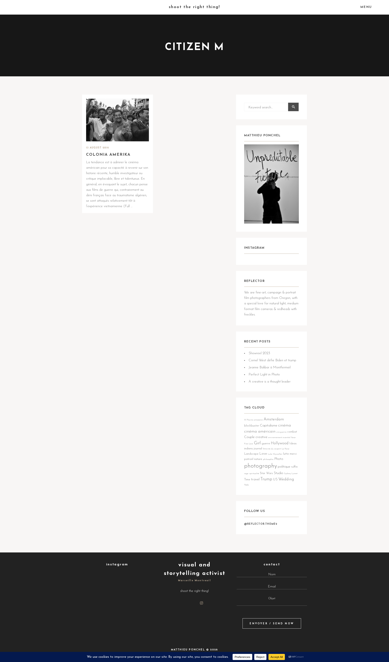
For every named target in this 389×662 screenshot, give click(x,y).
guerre (266, 443)
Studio (278, 473)
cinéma (284, 425)
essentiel (287, 437)
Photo (278, 459)
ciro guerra (281, 432)
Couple (249, 437)
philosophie (268, 459)
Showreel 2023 (259, 353)
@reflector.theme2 (260, 524)
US (275, 479)
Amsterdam (274, 419)
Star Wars (266, 473)
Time (247, 479)
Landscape (251, 453)
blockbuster (251, 425)
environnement (275, 437)
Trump (266, 479)
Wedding (286, 479)
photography (260, 466)
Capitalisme (268, 425)
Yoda (246, 485)
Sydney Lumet (290, 473)
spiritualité (254, 473)
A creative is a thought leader (270, 381)
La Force (285, 449)
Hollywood (280, 443)
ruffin (294, 466)
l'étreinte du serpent (272, 449)
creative (261, 437)
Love (263, 453)
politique (284, 466)
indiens (248, 448)
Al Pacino (248, 420)
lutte (286, 453)
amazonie (258, 420)
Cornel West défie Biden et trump (272, 360)
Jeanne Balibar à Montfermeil (270, 367)
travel (255, 479)
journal (258, 448)
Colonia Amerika (108, 155)
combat (292, 431)
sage (246, 473)
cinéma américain (260, 432)
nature (258, 459)
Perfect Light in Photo (264, 374)
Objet (271, 598)
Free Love (248, 444)
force (293, 437)
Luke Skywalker (275, 454)
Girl (257, 443)
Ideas (293, 443)
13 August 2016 (97, 148)
